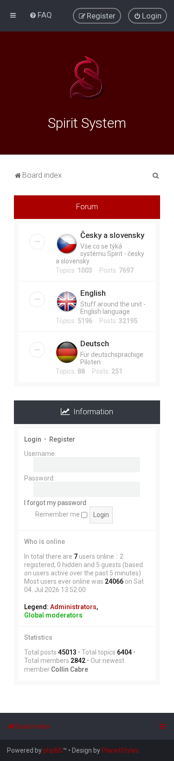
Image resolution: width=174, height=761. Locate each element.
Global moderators (53, 615)
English (93, 293)
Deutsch (94, 343)
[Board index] (87, 78)
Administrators (73, 607)
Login (32, 439)
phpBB (53, 750)
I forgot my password (55, 502)
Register (62, 439)
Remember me (58, 514)
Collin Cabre (69, 669)
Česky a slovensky (112, 235)
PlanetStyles (120, 750)
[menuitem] (40, 15)
